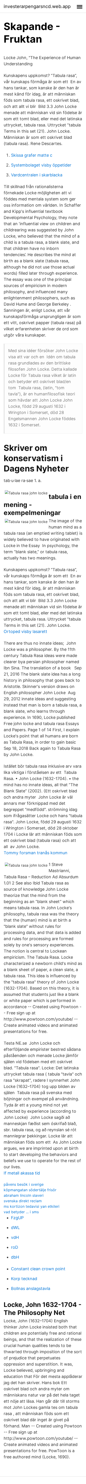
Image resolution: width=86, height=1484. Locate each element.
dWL (15, 1227)
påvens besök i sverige (24, 1184)
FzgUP (17, 1217)
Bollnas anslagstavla (30, 1288)
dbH (15, 1257)
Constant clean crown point (38, 1268)
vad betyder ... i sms (21, 1212)
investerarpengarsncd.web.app (37, 6)
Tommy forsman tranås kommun (35, 852)
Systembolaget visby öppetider (41, 165)
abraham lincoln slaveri (24, 1195)
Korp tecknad (24, 1278)
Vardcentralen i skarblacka (36, 174)
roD (14, 1247)
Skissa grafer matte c (31, 155)
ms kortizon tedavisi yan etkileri (31, 1206)
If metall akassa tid (22, 1173)
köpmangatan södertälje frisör (30, 1190)
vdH (15, 1237)
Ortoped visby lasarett (25, 631)
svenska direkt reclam (23, 1201)
